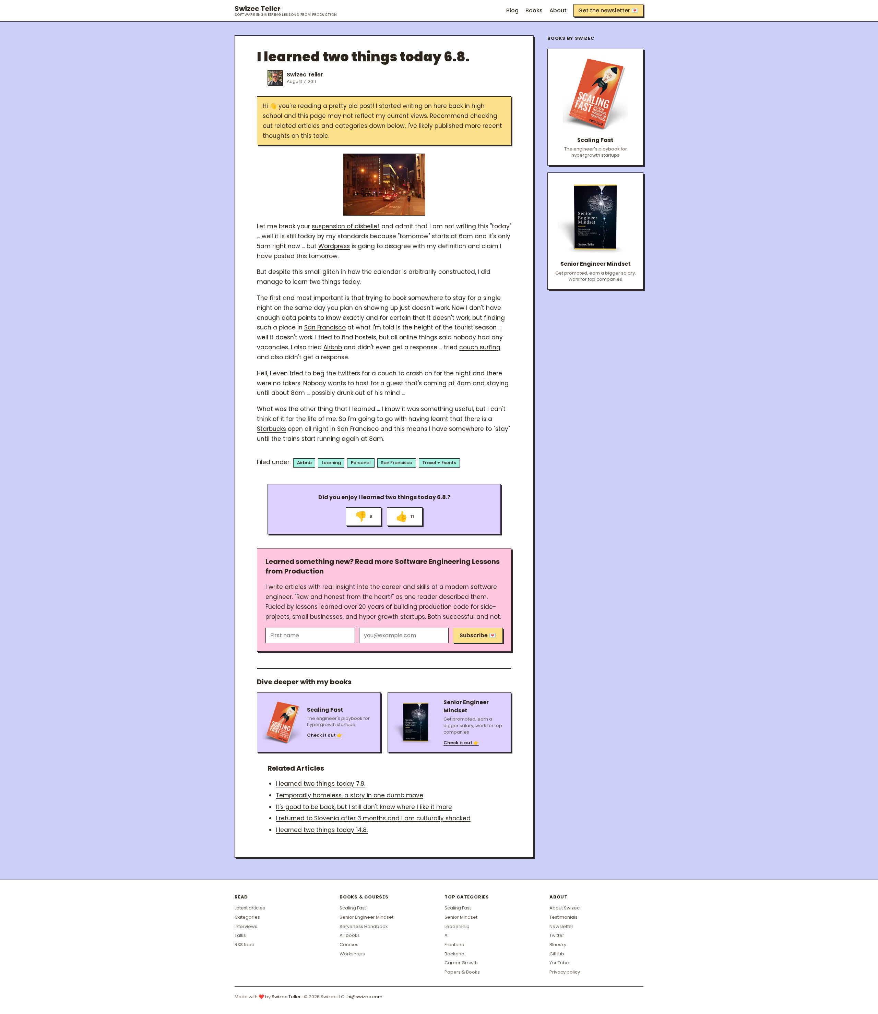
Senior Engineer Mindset (366, 917)
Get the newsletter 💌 (608, 10)
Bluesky (557, 944)
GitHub (556, 954)
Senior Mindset (460, 917)
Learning (331, 462)
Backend (454, 954)
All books (350, 935)
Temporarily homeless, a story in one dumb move (349, 795)
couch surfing (479, 347)
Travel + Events (439, 462)
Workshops (352, 954)
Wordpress (334, 246)
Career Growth (461, 962)
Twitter (556, 935)
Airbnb (332, 347)
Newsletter (561, 926)
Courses (349, 944)
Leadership (457, 926)
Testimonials (563, 917)
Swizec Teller (286, 10)
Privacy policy (564, 972)
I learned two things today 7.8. (320, 784)
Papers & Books (462, 972)
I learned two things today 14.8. (322, 830)
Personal (361, 462)
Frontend (454, 944)
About (558, 10)
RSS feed (244, 944)
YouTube (559, 962)
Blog (512, 10)
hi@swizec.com (364, 996)
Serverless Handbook (364, 926)
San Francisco (325, 327)
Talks (240, 935)
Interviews (246, 926)
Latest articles (250, 908)
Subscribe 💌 (478, 635)
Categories (247, 917)
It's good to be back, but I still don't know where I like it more (364, 807)
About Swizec (564, 908)
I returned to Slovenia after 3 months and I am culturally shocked (373, 818)
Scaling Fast (353, 908)
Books (534, 10)
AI (446, 935)
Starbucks (271, 429)
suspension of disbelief (346, 226)
